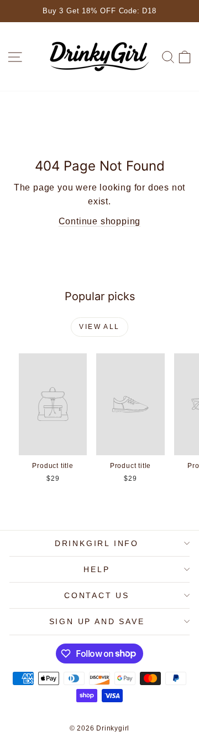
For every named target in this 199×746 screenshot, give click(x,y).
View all (99, 327)
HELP (96, 569)
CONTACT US (96, 595)
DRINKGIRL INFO (97, 543)
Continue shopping (100, 221)
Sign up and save (97, 621)
